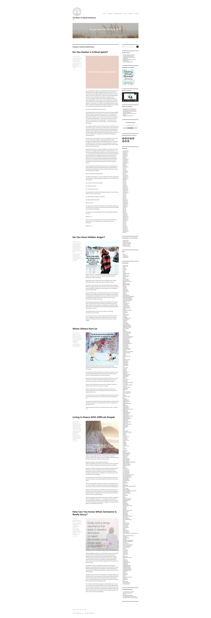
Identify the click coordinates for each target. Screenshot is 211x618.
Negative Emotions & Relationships (129, 462)
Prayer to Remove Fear (127, 493)
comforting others (126, 305)
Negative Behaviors (126, 459)
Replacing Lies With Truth (127, 510)
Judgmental (125, 437)
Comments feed (125, 256)
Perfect (124, 483)
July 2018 (124, 194)
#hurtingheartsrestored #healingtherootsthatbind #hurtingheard (77, 524)
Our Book (136, 13)
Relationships (125, 501)
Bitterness (124, 286)
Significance (125, 529)
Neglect (124, 466)
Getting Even (125, 380)
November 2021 (125, 166)
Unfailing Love (125, 563)
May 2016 (124, 224)
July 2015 (124, 232)
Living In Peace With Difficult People (94, 417)
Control (124, 313)
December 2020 (125, 171)
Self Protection (125, 525)
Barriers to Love (125, 279)
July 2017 (124, 208)
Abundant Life (125, 266)
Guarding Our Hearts (76, 426)
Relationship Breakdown (127, 498)
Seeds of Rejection (126, 524)
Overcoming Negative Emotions (128, 474)
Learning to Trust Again (127, 242)
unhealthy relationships (127, 569)
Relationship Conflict (126, 500)
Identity (124, 433)
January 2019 (125, 187)
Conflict (124, 309)
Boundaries (125, 287)
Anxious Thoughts (126, 273)
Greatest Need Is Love (126, 393)
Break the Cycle (125, 289)
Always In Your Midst (126, 243)
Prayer (124, 487)
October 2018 (125, 191)
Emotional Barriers (76, 246)
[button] (130, 97)
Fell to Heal (125, 370)
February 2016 (125, 227)
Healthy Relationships (76, 61)
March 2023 (125, 165)
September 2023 (126, 162)
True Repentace (125, 554)
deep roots (79, 62)
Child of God (125, 294)
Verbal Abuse (125, 574)
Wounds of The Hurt (126, 582)
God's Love (125, 386)
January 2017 (125, 215)
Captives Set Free (126, 291)
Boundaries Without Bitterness (128, 56)
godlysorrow (75, 533)
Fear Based (125, 368)
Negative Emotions (126, 460)
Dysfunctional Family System (128, 336)
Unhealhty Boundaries (127, 565)
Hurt (124, 429)
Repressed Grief (125, 511)
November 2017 (125, 203)
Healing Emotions (126, 406)
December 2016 (125, 216)
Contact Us (130, 13)
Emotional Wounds (126, 348)
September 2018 (125, 192)
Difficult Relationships (76, 245)
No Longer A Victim (126, 470)
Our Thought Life (126, 471)
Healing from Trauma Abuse (128, 409)
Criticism (124, 321)
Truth (124, 558)
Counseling (109, 13)
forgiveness (80, 532)
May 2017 (124, 210)
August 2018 (125, 193)
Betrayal (124, 282)
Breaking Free (75, 335)
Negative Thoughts (126, 465)
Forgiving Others (126, 375)
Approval (124, 274)
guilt (123, 397)
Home (104, 13)
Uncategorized (75, 342)
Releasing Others (126, 504)
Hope (124, 428)
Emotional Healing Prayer (127, 343)
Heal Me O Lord (125, 241)
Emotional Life (125, 344)
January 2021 (125, 170)
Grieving (124, 395)
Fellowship (125, 371)
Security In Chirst (126, 523)
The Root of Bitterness (127, 546)
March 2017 (125, 212)
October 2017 (125, 204)
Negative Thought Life (127, 464)
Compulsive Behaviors (127, 307)
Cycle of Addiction (126, 324)
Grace (124, 390)
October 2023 (125, 161)
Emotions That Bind (126, 352)
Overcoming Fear (126, 473)
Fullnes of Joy (125, 376)
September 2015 (125, 231)
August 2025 (125, 154)
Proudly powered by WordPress (89, 613)
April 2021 (124, 169)
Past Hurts (125, 481)
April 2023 (124, 164)
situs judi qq (125, 110)
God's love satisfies (126, 387)
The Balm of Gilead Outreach (128, 541)
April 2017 (124, 211)
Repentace (74, 521)
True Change (125, 549)
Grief (124, 394)
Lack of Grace (125, 439)
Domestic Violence (126, 335)
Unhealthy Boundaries (127, 567)
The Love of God (126, 543)
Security (124, 521)
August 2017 (125, 207)
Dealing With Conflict (76, 244)
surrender (124, 539)
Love (124, 447)
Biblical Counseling (76, 253)
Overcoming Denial (126, 472)
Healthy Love (125, 420)
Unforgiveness (125, 564)
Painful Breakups (126, 478)
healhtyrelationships (76, 534)
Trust (124, 555)
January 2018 (125, 201)
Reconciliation (125, 495)
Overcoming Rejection (127, 475)
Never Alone (125, 467)
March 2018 (125, 199)
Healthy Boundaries (126, 417)
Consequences (125, 312)
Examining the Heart (76, 247)
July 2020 (124, 173)
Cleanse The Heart (126, 303)
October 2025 (125, 153)
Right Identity (125, 513)
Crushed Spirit (125, 322)
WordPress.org (125, 257)
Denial (124, 329)
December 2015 (125, 230)
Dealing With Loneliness (127, 326)
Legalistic (124, 442)
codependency (125, 304)
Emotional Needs (126, 345)
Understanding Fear (126, 562)
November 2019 (125, 176)
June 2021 (124, 168)
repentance (125, 508)
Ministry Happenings (126, 452)
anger (74, 344)
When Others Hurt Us (85, 328)
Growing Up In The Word (130, 238)
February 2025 (125, 155)
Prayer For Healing (126, 489)
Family (124, 358)
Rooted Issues (125, 517)
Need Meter (125, 457)
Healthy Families (126, 419)
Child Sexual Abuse (126, 295)
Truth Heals (125, 559)
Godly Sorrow (125, 389)
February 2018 (125, 200)
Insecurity (124, 434)
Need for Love (125, 456)
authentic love (125, 276)
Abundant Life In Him (126, 246)
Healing (78, 248)
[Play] (123, 100)
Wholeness (125, 578)
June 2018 (124, 195)
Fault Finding (125, 364)
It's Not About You (126, 436)
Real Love (124, 494)
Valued (124, 572)
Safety (124, 520)
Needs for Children (126, 458)
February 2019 (125, 186)
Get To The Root (126, 379)
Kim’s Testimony (130, 115)
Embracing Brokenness (127, 337)
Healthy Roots (125, 422)
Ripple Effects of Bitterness (127, 516)
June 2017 (124, 209)
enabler (124, 353)
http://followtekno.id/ (127, 113)
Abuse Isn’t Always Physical (128, 61)
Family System (125, 363)
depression (125, 330)
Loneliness (125, 444)
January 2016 (125, 229)
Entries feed (125, 255)
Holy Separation (125, 426)
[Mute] (135, 100)
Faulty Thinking (125, 365)
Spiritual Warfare (126, 532)
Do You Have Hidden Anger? (89, 237)
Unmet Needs (125, 571)
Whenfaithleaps (128, 589)
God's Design (125, 383)
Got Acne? (124, 594)
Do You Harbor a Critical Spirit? (90, 52)
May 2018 (124, 196)
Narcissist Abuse (126, 455)
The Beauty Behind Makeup (127, 595)
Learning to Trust (126, 440)
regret (124, 496)
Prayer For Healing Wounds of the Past (129, 490)
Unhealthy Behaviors (126, 566)
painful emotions (126, 479)
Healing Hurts (75, 249)
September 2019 (126, 178)
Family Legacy (125, 360)
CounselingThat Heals (127, 318)
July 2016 (124, 222)
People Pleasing (125, 482)
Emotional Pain (132, 108)
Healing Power (125, 411)
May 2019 (124, 183)
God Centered (125, 381)
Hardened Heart (125, 399)
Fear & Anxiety (125, 367)
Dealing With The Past (127, 327)
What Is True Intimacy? (132, 110)
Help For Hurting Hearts (77, 428)
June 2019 (124, 181)
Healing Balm (125, 405)
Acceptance (125, 268)
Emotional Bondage (126, 341)
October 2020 (125, 172)
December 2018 (125, 188)
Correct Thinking (126, 314)
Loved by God (125, 450)
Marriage (124, 451)
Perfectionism (125, 485)
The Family (125, 542)
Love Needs (125, 448)
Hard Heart (125, 398)
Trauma (124, 548)
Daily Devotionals (118, 13)
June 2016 (124, 223)
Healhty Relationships (127, 403)
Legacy (124, 441)
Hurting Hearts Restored (77, 429)
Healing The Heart (126, 413)
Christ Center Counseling (77, 57)
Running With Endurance (127, 519)
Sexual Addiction (126, 527)
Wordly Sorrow (79, 521)
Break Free (125, 288)
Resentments (125, 512)
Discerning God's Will (127, 333)
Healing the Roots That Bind (128, 416)
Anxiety (124, 272)
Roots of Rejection (126, 518)
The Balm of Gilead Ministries (84, 18)
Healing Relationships (127, 412)
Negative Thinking (126, 463)
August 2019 (125, 179)
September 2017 (125, 206)
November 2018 (125, 189)
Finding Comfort (126, 372)
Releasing (124, 502)
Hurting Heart (77, 346)
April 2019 (124, 184)
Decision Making (126, 328)
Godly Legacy (125, 388)
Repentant (124, 509)
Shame (124, 528)
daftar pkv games (126, 108)
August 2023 (125, 163)
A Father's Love (125, 265)
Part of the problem (126, 480)
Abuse (124, 267)
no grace (74, 67)
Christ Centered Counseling (127, 299)
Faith (124, 357)
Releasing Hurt (125, 503)
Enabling (124, 355)
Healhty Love (125, 402)
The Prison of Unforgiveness (128, 544)
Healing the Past (126, 414)
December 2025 (125, 150)
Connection (125, 311)
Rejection (124, 497)
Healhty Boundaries (126, 401)
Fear (123, 366)
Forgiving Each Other (126, 374)
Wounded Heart (125, 581)
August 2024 (125, 156)
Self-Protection (125, 526)
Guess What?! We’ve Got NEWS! (128, 591)
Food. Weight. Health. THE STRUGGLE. (129, 596)
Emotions (124, 350)
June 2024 (124, 157)
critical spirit (75, 62)
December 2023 (125, 158)
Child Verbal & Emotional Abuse (128, 296)
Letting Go (125, 443)
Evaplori (124, 115)
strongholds (125, 536)
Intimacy (124, 435)
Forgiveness (125, 373)
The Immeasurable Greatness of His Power (130, 597)
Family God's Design (126, 359)
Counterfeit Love (126, 319)
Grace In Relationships (127, 391)
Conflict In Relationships (77, 424)
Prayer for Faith (125, 488)
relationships (75, 260)
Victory (124, 575)
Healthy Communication (127, 418)
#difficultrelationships (76, 431)
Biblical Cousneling (126, 284)
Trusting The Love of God (127, 557)
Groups (124, 13)
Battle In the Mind (126, 280)
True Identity (125, 551)
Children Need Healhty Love (128, 297)
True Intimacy (125, 552)
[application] (130, 97)
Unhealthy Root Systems (127, 570)
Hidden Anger (125, 425)
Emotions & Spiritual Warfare (128, 351)
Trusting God (125, 556)
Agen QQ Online (125, 111)
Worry (124, 580)
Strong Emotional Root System (128, 535)
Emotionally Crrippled (127, 349)
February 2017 (125, 214)
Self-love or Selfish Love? (127, 593)
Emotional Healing (76, 60)
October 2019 (125, 177)
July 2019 (124, 180)
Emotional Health (76, 257)
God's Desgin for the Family (128, 382)
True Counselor (125, 550)
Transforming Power (126, 547)
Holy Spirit (125, 427)
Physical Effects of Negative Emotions (129, 486)
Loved (124, 449)
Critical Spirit (125, 320)
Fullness (124, 378)
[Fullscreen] (137, 100)
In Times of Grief (126, 240)
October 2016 (125, 218)
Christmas (124, 302)
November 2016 (125, 217)
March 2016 (125, 226)
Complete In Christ (126, 306)
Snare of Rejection (126, 531)
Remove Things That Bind (127, 505)
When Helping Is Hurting (127, 577)
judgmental (80, 66)
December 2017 (125, 202)
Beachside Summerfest (127, 281)
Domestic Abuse (126, 334)
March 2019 (125, 185)
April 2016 (124, 225)
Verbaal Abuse (125, 573)
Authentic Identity (126, 275)
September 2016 (126, 219)
